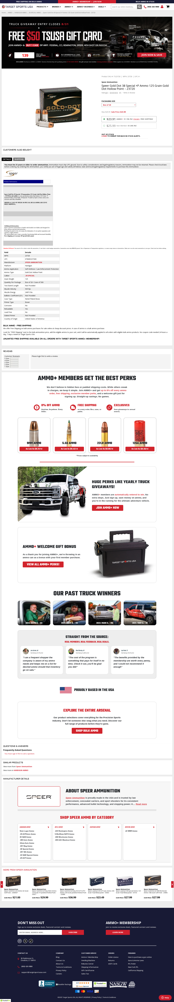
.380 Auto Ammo (26, 840)
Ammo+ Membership (89, 957)
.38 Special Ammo (27, 849)
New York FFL (133, 967)
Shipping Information (89, 967)
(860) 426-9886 (153, 7)
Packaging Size (108, 101)
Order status (113, 957)
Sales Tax (85, 974)
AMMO (10, 12)
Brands (55, 6)
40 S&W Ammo (25, 837)
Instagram (20, 941)
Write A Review (129, 93)
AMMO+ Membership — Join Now (87, 1)
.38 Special (30, 275)
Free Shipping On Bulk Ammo (29, 1)
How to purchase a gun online (140, 957)
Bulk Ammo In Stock (145, 1)
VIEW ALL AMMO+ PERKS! (43, 564)
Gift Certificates (87, 970)
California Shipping (135, 970)
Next (172, 884)
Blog (57, 957)
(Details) (136, 119)
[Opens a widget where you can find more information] (165, 998)
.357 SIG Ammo (26, 852)
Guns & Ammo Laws (136, 960)
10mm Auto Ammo (27, 843)
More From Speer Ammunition (20, 870)
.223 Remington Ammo (64, 831)
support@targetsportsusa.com (33, 972)
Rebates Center (87, 964)
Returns (111, 960)
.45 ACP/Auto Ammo (28, 834)
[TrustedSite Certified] (100, 984)
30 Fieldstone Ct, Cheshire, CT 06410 (28, 959)
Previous (1, 884)
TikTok (31, 941)
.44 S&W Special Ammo (29, 855)
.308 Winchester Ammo (64, 837)
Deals (101, 6)
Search (139, 7)
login (104, 136)
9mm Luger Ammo (27, 831)
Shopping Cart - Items (168, 7)
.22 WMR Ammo (131, 831)
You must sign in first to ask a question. (19, 754)
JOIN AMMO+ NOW (107, 507)
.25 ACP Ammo (25, 858)
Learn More (117, 932)
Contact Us (60, 960)
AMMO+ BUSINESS (85, 6)
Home (4, 12)
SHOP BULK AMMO (87, 730)
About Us (59, 964)
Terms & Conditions (64, 967)
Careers (59, 974)
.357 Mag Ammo (26, 846)
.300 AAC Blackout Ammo (65, 840)
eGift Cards (112, 964)
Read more (141, 804)
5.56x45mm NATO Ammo (64, 834)
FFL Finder (132, 964)
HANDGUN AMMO (21, 12)
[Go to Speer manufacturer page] (39, 796)
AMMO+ (68, 6)
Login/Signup (162, 7)
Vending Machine (88, 960)
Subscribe (73, 932)
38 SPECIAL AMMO (35, 12)
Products (41, 6)
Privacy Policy (61, 970)
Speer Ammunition (33, 262)
